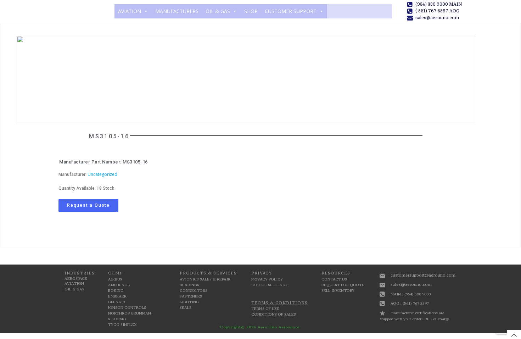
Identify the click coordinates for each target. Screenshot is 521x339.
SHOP (251, 11)
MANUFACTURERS (176, 11)
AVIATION (129, 11)
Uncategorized (102, 174)
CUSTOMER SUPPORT (290, 11)
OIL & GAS (218, 11)
